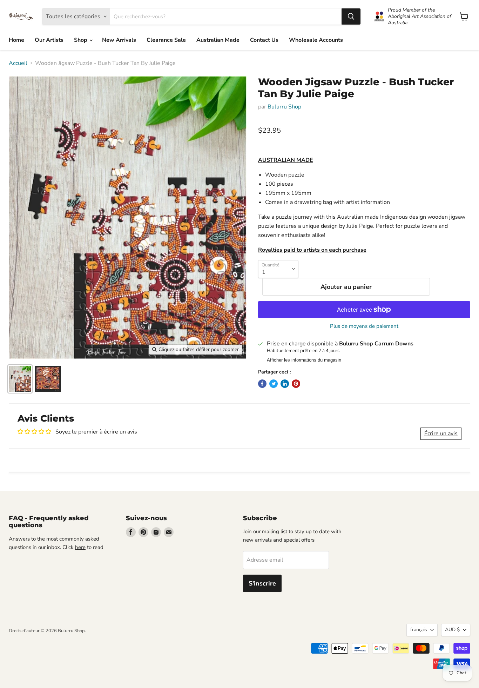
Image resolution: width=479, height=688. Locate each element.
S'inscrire (262, 583)
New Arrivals (119, 40)
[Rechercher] (351, 16)
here (80, 547)
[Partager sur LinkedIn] (285, 383)
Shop (81, 40)
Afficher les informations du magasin (304, 360)
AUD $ (452, 629)
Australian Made (218, 40)
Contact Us (264, 40)
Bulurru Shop (284, 107)
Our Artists (49, 40)
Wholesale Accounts (316, 40)
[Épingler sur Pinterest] (296, 383)
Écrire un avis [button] (441, 433)
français (418, 629)
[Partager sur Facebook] (262, 383)
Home (16, 40)
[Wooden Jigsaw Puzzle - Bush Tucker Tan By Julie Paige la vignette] (20, 379)
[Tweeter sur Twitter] (273, 383)
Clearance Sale (166, 40)
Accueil (18, 63)
